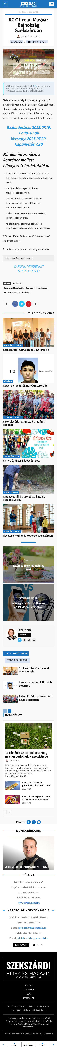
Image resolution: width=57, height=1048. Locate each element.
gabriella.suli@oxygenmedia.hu (32, 938)
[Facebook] (15, 304)
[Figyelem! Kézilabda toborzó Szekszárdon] (28, 518)
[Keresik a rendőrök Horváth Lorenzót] (28, 368)
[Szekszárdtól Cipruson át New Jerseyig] (28, 332)
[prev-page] (5, 711)
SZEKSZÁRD (34, 12)
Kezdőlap (22, 12)
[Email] (20, 640)
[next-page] (9, 711)
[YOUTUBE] (34, 945)
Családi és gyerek (11, 456)
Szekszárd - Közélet (13, 346)
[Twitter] (22, 304)
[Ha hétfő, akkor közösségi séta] (28, 443)
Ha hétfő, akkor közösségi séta (21, 460)
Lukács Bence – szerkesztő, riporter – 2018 (26, 867)
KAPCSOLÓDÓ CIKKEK (15, 653)
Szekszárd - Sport (37, 42)
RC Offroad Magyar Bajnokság (16, 292)
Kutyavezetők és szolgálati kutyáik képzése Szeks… (24, 498)
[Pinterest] (28, 304)
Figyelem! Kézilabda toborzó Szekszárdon (28, 535)
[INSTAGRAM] (41, 945)
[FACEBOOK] (38, 945)
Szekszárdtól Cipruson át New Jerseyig (26, 349)
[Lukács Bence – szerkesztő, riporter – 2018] (28, 853)
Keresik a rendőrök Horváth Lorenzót (25, 385)
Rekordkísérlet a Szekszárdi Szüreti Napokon (24, 423)
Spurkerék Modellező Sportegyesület (19, 288)
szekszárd (42, 288)
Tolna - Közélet (11, 492)
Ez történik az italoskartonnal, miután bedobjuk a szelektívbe (26, 755)
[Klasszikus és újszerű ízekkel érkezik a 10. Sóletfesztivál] (12, 799)
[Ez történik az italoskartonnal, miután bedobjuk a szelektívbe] (28, 736)
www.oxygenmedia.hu (29, 903)
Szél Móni (24, 630)
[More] (35, 304)
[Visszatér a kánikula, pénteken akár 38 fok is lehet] (12, 785)
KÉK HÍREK (8, 381)
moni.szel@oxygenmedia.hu (32, 928)
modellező (17, 283)
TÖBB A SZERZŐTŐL (17, 660)
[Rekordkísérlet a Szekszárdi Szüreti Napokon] (28, 404)
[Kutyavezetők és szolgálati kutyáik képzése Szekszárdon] (28, 479)
